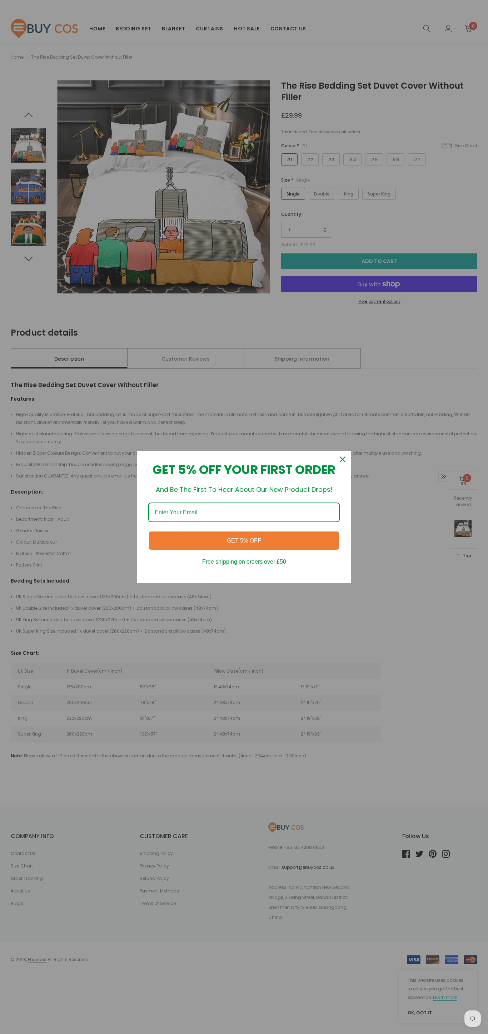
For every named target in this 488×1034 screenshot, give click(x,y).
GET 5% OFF (244, 541)
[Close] (342, 459)
